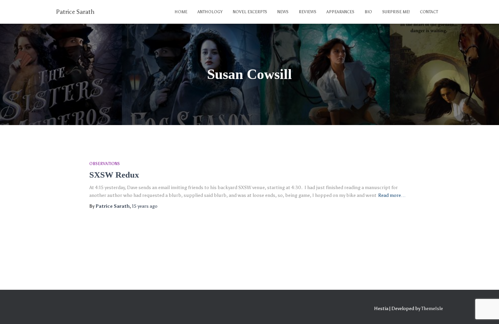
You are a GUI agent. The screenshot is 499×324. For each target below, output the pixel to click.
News (283, 11)
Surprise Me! (396, 11)
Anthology (210, 11)
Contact (429, 11)
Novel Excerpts (250, 11)
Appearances (340, 11)
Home (180, 11)
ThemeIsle (432, 308)
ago (145, 206)
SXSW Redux (114, 174)
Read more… (392, 195)
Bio (368, 11)
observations (104, 163)
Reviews (307, 11)
